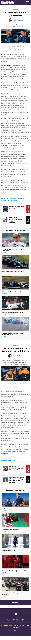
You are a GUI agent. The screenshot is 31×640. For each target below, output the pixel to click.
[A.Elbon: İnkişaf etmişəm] (15, 541)
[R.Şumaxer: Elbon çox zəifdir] (15, 520)
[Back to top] (26, 635)
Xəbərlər (15, 9)
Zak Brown (13, 460)
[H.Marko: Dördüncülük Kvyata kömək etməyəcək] (15, 584)
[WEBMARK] (15, 630)
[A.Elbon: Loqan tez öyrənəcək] (15, 500)
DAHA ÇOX (15, 602)
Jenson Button (12, 200)
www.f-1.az (12, 625)
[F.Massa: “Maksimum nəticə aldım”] (15, 303)
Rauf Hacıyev (18, 20)
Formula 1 (5, 460)
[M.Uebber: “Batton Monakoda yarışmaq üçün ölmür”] (15, 240)
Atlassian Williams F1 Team (11, 198)
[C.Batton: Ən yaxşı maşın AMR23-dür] (15, 262)
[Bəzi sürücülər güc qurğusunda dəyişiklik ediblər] (15, 561)
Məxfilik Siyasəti (15, 627)
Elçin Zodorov (18, 356)
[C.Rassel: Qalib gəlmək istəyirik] (15, 283)
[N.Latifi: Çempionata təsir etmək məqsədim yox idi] (15, 324)
